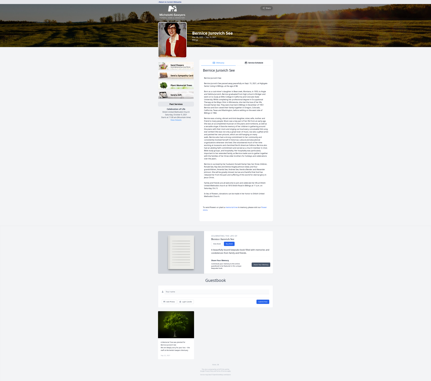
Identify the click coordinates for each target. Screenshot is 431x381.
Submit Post (262, 302)
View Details (175, 120)
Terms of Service (221, 371)
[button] (176, 324)
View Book (217, 244)
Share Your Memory (261, 265)
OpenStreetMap (218, 375)
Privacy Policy (209, 371)
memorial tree (231, 207)
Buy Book (229, 244)
